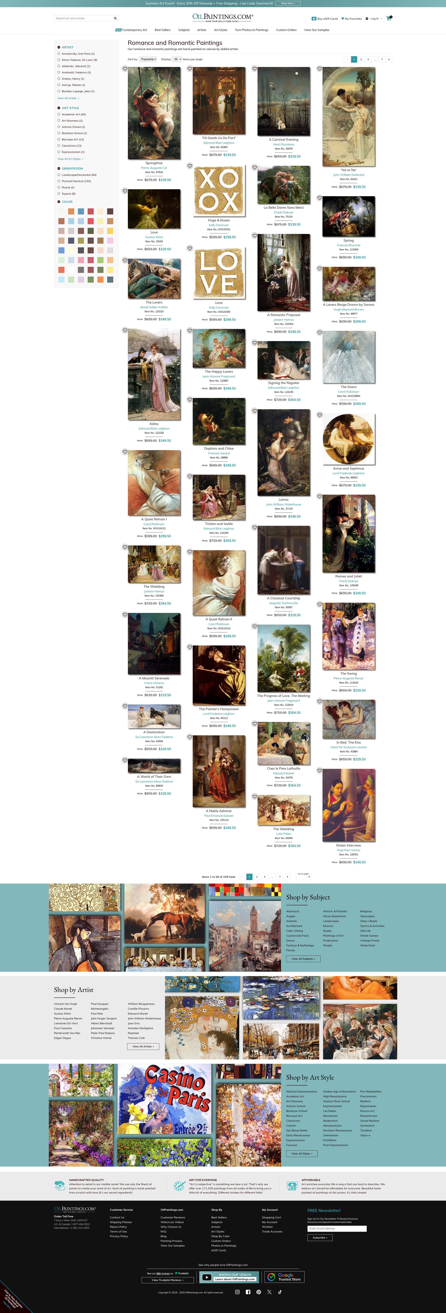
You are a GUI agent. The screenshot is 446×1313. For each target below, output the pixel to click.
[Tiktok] (280, 1292)
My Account (269, 1222)
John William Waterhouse (144, 1018)
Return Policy (118, 1226)
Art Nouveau (294, 1101)
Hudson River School (336, 1101)
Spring (349, 240)
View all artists (142, 1046)
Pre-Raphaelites (371, 1091)
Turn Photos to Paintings (251, 30)
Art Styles (220, 30)
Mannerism (330, 1116)
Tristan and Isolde (219, 524)
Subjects (184, 30)
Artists (201, 30)
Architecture (294, 926)
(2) (68, 187)
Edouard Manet (138, 1013)
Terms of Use (118, 1231)
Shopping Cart (271, 1217)
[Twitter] (269, 1292)
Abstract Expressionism (301, 1091)
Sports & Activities (372, 926)
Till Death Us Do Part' (219, 138)
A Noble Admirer (219, 811)
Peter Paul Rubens (103, 1033)
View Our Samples (316, 30)
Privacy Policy (119, 1236)
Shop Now (287, 3)
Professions (330, 940)
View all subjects (302, 958)
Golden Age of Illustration (339, 1091)
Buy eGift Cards (327, 18)
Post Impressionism (335, 1145)
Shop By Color (220, 1236)
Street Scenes (369, 935)
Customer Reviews (173, 1217)
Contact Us (117, 1217)
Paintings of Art (333, 935)
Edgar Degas (62, 1038)
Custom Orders (286, 30)
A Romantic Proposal (283, 315)
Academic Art (295, 1096)
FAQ (163, 1231)
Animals (291, 921)
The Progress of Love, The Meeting (283, 696)
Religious (366, 911)
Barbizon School (296, 1111)
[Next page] (389, 59)
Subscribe (319, 1237)
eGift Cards (218, 1250)
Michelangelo (99, 1008)
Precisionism (368, 1096)
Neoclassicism (332, 1125)
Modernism (330, 1120)
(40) (74, 114)
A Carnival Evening (283, 139)
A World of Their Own (154, 777)
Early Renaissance (298, 1135)
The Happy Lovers (219, 371)
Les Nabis (329, 1111)
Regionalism (368, 1106)
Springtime (154, 163)
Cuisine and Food (297, 935)
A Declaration (154, 732)
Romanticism (368, 1116)
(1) (78, 53)
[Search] (115, 18)
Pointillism (329, 1140)
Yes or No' (348, 170)
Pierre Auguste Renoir (68, 1018)
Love (154, 232)
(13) (72, 145)
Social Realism (369, 1120)
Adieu (154, 424)
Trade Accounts (272, 1231)
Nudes (327, 930)
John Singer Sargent (104, 1018)
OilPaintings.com (194, 1292)
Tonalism (366, 1130)
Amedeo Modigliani (140, 1028)
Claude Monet (63, 1008)
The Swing (348, 673)
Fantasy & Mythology (300, 945)
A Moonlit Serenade (154, 678)
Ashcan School (295, 1106)
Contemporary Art (134, 30)
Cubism (291, 1125)
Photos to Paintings (223, 1245)
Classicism (293, 1120)
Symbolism (367, 1125)
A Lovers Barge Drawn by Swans (348, 304)
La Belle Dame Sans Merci (284, 207)
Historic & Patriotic (335, 911)
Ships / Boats (368, 921)
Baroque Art (294, 1116)
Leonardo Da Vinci (66, 1023)
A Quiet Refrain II (219, 619)
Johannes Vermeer (102, 1028)
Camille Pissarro (138, 1008)
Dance (290, 940)
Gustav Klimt (62, 1013)
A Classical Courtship (283, 598)
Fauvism (291, 1145)
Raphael (133, 1033)
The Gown (349, 387)
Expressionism (295, 1140)
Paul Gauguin (99, 1003)
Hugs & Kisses (219, 220)
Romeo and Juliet (348, 576)
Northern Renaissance (337, 1130)
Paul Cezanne (63, 1028)
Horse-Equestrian (334, 916)
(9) (79, 60)
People (327, 945)
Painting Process (171, 1241)
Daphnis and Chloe (219, 448)
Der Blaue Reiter (297, 1130)
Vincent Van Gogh (65, 1003)
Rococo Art (367, 1111)
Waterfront (367, 945)
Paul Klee (97, 1013)
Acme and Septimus (348, 468)
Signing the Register (283, 383)
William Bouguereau (141, 1003)
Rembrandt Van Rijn (67, 1033)
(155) (76, 181)
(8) (68, 193)
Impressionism (332, 1106)
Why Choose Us (171, 1226)
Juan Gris (134, 1023)
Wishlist (267, 1226)
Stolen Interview (348, 845)
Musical (328, 926)
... (375, 59)
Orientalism (330, 1135)
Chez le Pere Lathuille (283, 768)
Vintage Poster (370, 940)
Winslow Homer (101, 1038)
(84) (79, 175)
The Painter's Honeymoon (219, 709)
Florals (290, 950)
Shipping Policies (121, 1222)
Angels (290, 916)
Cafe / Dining (294, 930)
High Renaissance (335, 1096)
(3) (76, 72)
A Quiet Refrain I (154, 519)
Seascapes (367, 916)
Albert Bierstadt (101, 1023)
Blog (164, 1236)
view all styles (301, 1153)
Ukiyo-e (365, 1135)
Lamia (284, 499)
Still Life (365, 930)
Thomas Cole (136, 1038)
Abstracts (292, 911)
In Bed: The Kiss (349, 742)
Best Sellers (162, 30)
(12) (73, 139)
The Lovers (154, 302)
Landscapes (331, 921)
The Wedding (154, 586)
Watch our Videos (172, 1222)
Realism (365, 1101)
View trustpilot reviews (166, 1280)
